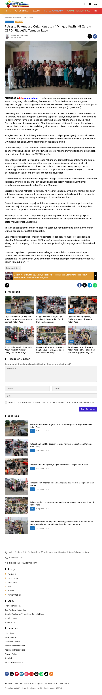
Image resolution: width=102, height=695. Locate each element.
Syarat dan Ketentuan (15, 662)
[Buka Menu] (89, 4)
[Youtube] (31, 674)
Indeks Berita (10, 637)
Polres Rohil (10, 622)
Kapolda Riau (11, 618)
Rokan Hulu (13, 578)
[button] (84, 4)
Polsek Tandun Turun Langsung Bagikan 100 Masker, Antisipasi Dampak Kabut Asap (50, 350)
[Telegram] (90, 285)
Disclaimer (9, 633)
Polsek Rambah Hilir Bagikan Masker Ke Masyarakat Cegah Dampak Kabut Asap (18, 319)
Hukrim (11, 590)
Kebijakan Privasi (12, 641)
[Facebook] (79, 285)
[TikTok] (46, 674)
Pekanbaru (9, 22)
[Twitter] (84, 285)
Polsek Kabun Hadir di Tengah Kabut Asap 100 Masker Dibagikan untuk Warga (18, 350)
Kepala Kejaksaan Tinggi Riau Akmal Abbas (24, 614)
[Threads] (36, 674)
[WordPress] (22, 674)
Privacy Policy (11, 654)
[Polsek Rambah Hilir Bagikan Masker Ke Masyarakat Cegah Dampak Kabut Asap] (19, 305)
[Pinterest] (17, 674)
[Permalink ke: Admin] (8, 36)
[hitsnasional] (17, 4)
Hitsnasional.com (13, 606)
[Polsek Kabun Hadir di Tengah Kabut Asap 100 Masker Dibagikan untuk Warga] (19, 335)
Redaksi (8, 658)
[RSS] (51, 674)
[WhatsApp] (95, 285)
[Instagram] (26, 674)
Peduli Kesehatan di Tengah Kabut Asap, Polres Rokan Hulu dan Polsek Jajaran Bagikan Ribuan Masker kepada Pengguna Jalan (81, 350)
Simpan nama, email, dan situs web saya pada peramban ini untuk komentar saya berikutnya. (51, 402)
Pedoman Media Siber (15, 645)
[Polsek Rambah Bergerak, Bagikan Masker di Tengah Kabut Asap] (82, 305)
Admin (13, 35)
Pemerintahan (14, 595)
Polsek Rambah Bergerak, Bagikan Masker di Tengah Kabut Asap (80, 319)
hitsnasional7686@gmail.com (23, 563)
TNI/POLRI (19, 22)
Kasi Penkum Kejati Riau (15, 610)
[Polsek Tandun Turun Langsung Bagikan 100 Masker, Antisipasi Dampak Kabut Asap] (51, 335)
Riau (8, 311)
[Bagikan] (95, 36)
